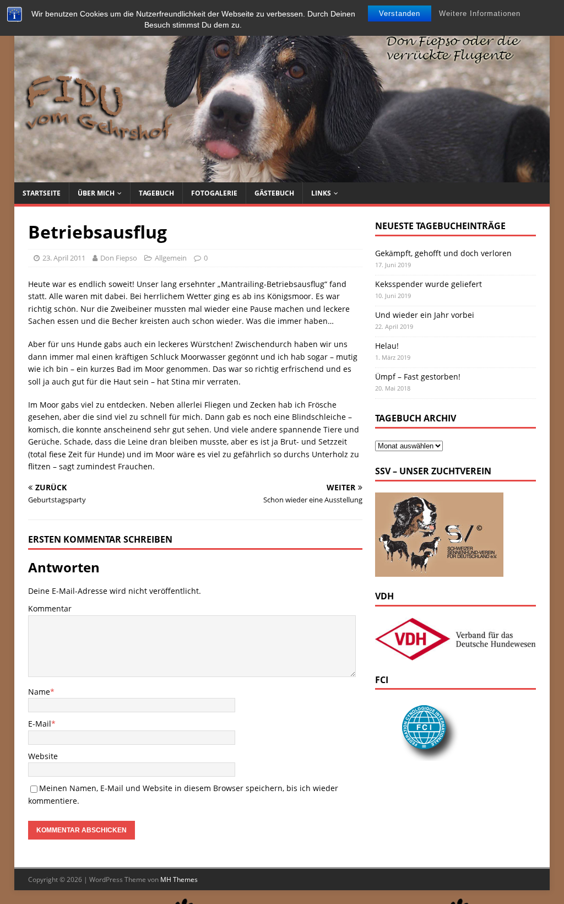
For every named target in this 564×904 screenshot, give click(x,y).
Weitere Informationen (479, 13)
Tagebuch (156, 193)
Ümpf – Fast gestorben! (417, 376)
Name (39, 691)
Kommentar (50, 608)
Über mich (96, 193)
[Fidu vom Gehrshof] (282, 176)
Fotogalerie (214, 193)
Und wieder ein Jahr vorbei (424, 315)
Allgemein (171, 258)
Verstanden (399, 13)
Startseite (42, 193)
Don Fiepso (118, 258)
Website (43, 756)
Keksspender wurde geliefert (428, 284)
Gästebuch (274, 193)
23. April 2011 (63, 258)
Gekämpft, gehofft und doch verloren (443, 253)
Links (321, 193)
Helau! (387, 345)
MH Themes (179, 879)
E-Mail (39, 723)
